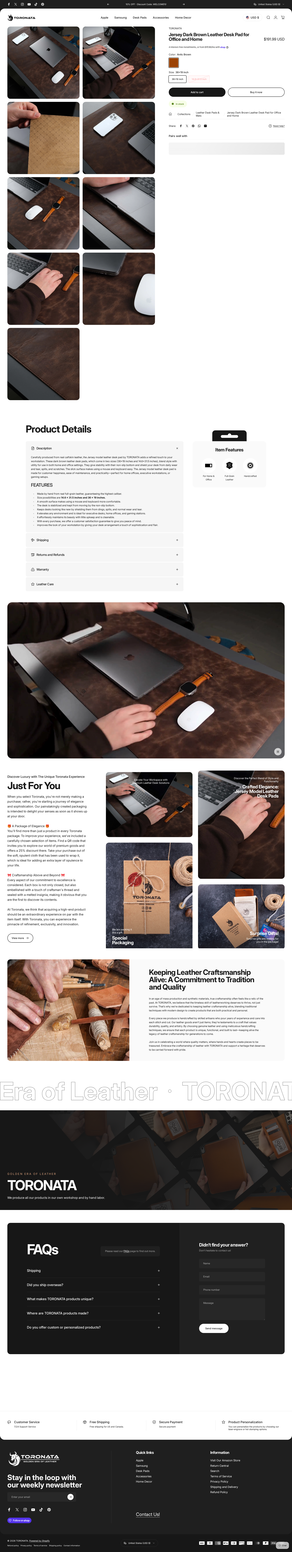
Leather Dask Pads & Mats (207, 114)
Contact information (72, 1546)
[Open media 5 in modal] (43, 213)
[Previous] (108, 4)
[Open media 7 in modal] (43, 289)
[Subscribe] (70, 1497)
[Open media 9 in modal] (43, 364)
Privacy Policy (219, 1481)
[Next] (183, 4)
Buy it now (256, 92)
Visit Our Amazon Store (225, 1460)
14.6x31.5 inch (199, 79)
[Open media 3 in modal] (43, 138)
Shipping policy (55, 1546)
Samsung (142, 1465)
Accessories (143, 1476)
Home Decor (144, 1481)
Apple (139, 1460)
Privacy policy (26, 1546)
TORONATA (175, 28)
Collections (183, 114)
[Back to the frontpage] (170, 114)
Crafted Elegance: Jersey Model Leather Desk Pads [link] (257, 791)
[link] (20, 938)
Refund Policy (219, 1492)
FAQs (126, 1251)
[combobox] (269, 4)
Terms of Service (221, 1476)
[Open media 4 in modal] (119, 138)
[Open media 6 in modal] (119, 213)
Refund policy (13, 1546)
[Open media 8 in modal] (119, 289)
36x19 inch (177, 79)
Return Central (219, 1465)
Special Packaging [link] (123, 940)
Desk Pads (142, 1471)
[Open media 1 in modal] (43, 63)
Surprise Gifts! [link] (264, 933)
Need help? (279, 126)
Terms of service (40, 1546)
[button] (278, 751)
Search (214, 1471)
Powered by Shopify (39, 1541)
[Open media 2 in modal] (119, 63)
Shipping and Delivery (224, 1487)
